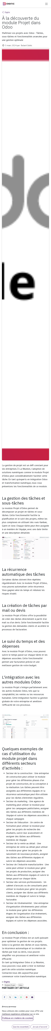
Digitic (7, 12)
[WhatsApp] (21, 997)
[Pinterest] (27, 997)
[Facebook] (4, 997)
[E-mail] (32, 997)
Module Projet (10, 985)
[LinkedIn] (15, 997)
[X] (10, 997)
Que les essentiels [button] (21, 1027)
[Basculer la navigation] (46, 3)
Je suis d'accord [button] (40, 1027)
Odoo (20, 985)
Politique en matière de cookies (17, 1018)
